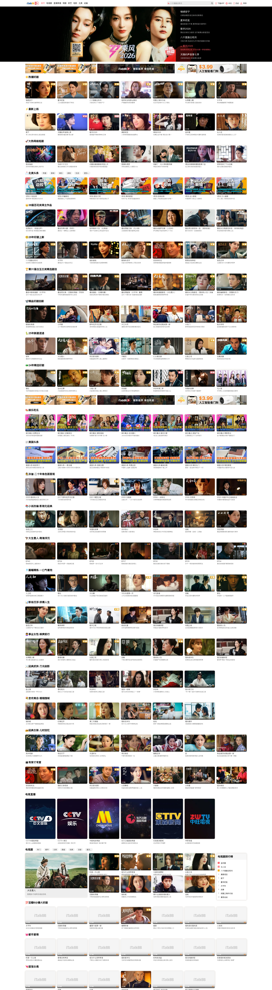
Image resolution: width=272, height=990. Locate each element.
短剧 (65, 3)
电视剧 (49, 3)
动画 (86, 3)
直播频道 (57, 3)
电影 (75, 3)
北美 (80, 3)
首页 (43, 3)
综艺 (70, 3)
